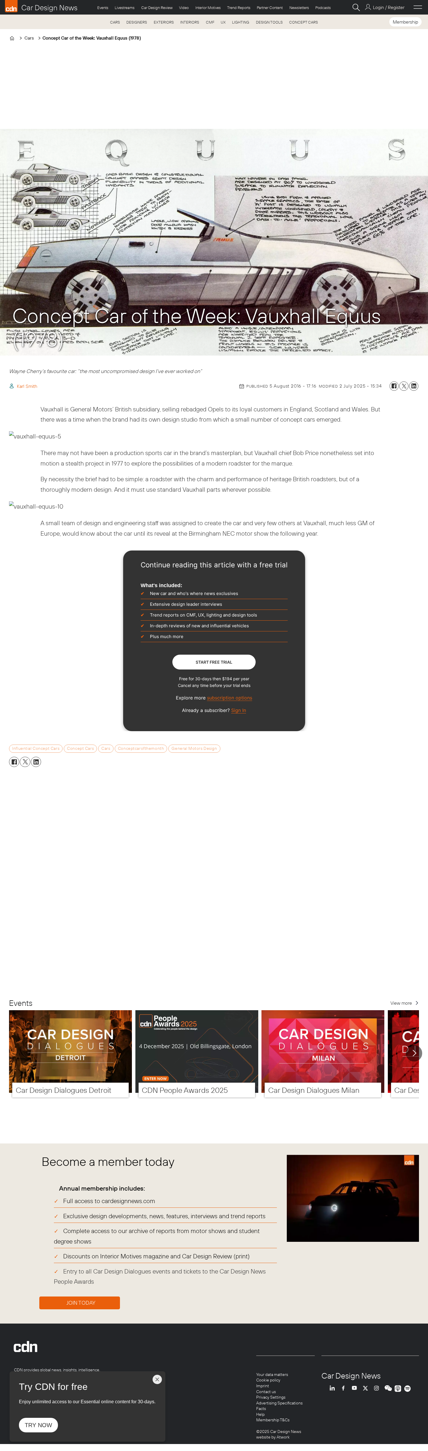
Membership (405, 22)
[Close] (157, 1379)
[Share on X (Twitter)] (403, 386)
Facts (261, 1408)
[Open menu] (418, 7)
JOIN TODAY (80, 1302)
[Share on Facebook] (394, 386)
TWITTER (366, 1388)
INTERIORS (189, 22)
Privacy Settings (270, 1397)
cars (105, 748)
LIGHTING (240, 22)
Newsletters (299, 7)
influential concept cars (35, 748)
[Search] (356, 7)
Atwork (283, 1437)
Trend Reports (238, 7)
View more (401, 1003)
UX (223, 22)
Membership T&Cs (272, 1419)
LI (333, 1388)
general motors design (194, 748)
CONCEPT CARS (303, 22)
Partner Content (270, 7)
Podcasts (323, 7)
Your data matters (272, 1374)
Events (102, 7)
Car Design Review (157, 7)
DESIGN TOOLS (269, 22)
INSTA (378, 1388)
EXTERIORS (164, 22)
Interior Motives (208, 7)
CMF (210, 22)
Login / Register (388, 7)
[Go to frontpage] (41, 6)
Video (184, 7)
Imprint (262, 1385)
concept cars (80, 748)
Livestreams (125, 7)
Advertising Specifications (279, 1403)
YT (355, 1388)
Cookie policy (268, 1380)
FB (344, 1388)
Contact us (266, 1391)
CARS (115, 22)
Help (260, 1414)
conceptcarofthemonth (141, 748)
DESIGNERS (136, 22)
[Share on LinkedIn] (413, 386)
